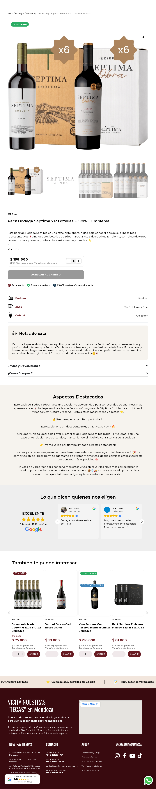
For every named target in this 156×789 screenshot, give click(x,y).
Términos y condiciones (92, 766)
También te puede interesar (44, 563)
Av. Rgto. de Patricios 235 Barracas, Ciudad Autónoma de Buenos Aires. (24, 767)
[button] (143, 37)
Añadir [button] (33, 654)
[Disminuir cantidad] (14, 654)
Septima (30, 13)
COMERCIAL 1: (54, 753)
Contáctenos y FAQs (90, 752)
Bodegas (19, 13)
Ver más (13, 249)
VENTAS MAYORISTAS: (56, 771)
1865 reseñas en (24, 782)
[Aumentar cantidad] (23, 654)
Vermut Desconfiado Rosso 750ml (58, 626)
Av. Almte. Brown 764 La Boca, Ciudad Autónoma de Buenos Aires (24, 773)
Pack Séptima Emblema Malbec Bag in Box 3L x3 (128, 626)
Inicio (10, 13)
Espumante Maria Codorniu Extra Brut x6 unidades (26, 627)
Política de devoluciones (92, 761)
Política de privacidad (91, 770)
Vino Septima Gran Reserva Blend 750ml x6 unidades (94, 627)
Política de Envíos (89, 757)
